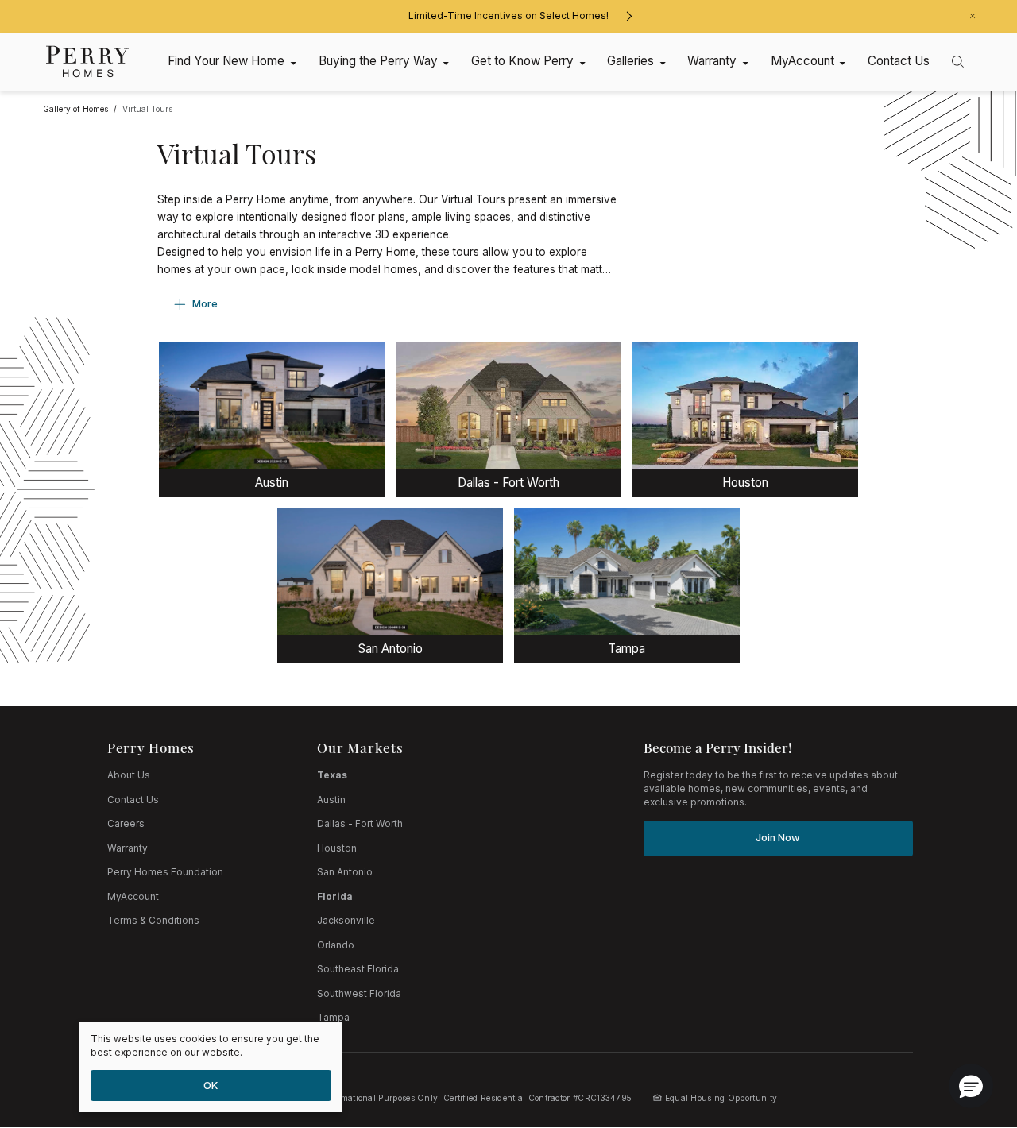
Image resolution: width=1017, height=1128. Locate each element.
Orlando (335, 945)
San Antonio (345, 872)
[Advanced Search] (958, 61)
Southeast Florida (358, 969)
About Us (128, 775)
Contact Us (133, 799)
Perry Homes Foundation (165, 872)
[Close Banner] (972, 16)
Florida (335, 896)
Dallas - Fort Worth (360, 823)
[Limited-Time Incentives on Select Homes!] (629, 16)
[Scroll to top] (969, 1029)
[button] (971, 1086)
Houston (337, 848)
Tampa (333, 1017)
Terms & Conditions (153, 920)
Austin (331, 799)
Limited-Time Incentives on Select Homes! (508, 15)
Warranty (127, 848)
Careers (126, 823)
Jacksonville (346, 920)
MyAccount (133, 896)
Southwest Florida (359, 993)
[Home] (88, 61)
